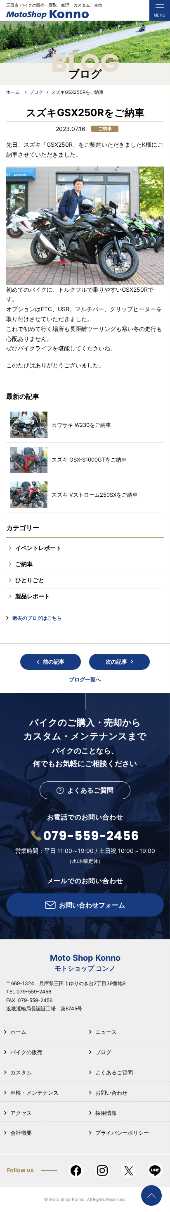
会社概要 (21, 1132)
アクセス (21, 1113)
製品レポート (32, 596)
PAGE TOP (151, 1195)
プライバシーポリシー (122, 1132)
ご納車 (24, 563)
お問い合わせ (111, 1092)
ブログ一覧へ (85, 679)
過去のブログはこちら (37, 618)
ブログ (103, 1052)
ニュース (106, 1032)
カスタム (21, 1072)
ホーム (18, 1032)
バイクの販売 (26, 1052)
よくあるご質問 (114, 1072)
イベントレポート (38, 547)
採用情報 (106, 1113)
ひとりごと (29, 579)
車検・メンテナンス (34, 1092)
